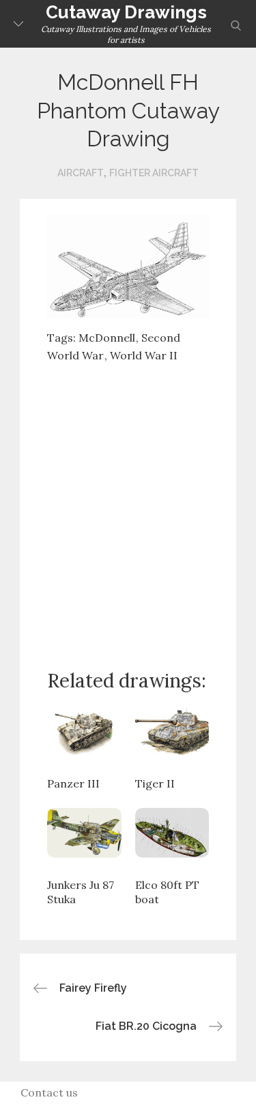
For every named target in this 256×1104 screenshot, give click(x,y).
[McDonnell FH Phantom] (128, 265)
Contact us (49, 1092)
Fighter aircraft (154, 172)
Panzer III (73, 783)
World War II (143, 355)
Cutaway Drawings (126, 12)
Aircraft (80, 172)
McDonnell (107, 337)
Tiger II (155, 783)
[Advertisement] (128, 505)
